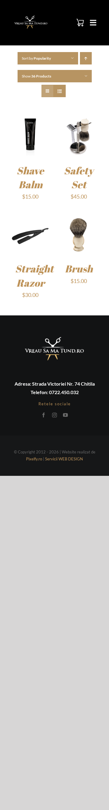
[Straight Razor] (30, 218)
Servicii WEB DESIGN (64, 458)
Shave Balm (30, 177)
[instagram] (54, 415)
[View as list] (59, 91)
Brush (79, 268)
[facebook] (43, 415)
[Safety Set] (79, 120)
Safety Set (79, 177)
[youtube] (65, 415)
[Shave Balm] (30, 120)
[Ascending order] (86, 58)
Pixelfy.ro (34, 458)
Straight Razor (34, 275)
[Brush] (79, 218)
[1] (31, 16)
